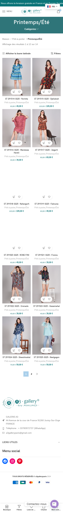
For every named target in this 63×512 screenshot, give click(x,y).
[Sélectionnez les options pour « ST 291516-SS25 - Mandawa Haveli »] (14, 143)
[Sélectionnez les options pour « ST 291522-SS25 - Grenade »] (14, 299)
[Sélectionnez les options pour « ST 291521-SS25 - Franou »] (43, 248)
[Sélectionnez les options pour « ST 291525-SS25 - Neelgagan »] (43, 350)
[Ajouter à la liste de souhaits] (19, 92)
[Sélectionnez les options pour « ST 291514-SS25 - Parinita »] (14, 92)
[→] (37, 374)
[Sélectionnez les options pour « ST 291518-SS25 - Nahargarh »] (14, 197)
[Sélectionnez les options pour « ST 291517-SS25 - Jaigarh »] (43, 143)
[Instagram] (12, 461)
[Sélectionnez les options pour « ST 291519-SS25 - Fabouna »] (43, 197)
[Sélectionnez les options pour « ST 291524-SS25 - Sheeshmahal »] (14, 350)
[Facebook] (5, 461)
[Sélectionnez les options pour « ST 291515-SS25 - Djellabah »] (43, 92)
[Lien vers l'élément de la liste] (31, 428)
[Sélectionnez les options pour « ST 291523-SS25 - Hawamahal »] (43, 299)
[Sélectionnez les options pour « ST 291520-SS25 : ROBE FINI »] (14, 248)
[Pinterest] (19, 461)
